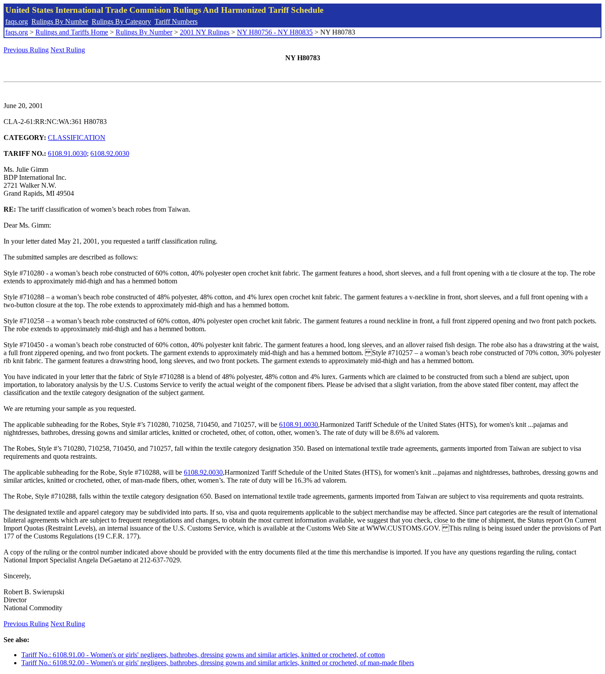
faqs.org (16, 21)
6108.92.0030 (109, 153)
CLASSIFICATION (76, 137)
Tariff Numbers (176, 21)
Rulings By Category (121, 21)
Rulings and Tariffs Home (71, 32)
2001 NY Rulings (204, 32)
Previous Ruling (26, 50)
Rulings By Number (59, 21)
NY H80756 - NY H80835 (275, 32)
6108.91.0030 (67, 153)
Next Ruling (67, 50)
